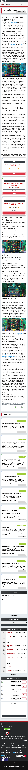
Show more (13, 615)
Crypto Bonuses (4, 738)
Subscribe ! (14, 716)
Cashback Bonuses (5, 740)
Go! (14, 625)
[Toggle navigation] (25, 4)
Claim (24, 682)
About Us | (6, 766)
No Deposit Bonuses (13, 738)
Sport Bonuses (21, 738)
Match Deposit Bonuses (20, 736)
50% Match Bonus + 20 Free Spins (17, 636)
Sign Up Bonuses (10, 736)
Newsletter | (11, 766)
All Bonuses (3, 736)
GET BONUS (14, 173)
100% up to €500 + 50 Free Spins (17, 657)
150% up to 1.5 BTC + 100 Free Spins (17, 666)
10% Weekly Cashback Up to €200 (16, 670)
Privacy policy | (17, 766)
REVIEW (14, 171)
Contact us (16, 768)
